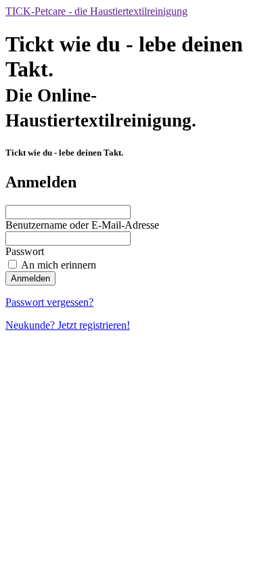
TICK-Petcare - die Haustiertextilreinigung (96, 11)
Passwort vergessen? (49, 302)
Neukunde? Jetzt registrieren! (67, 325)
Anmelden (30, 278)
